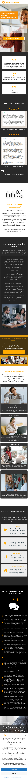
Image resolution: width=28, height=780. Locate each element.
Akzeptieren (14, 769)
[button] (26, 735)
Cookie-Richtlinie (6, 777)
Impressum (21, 777)
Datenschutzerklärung (14, 777)
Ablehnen (14, 773)
